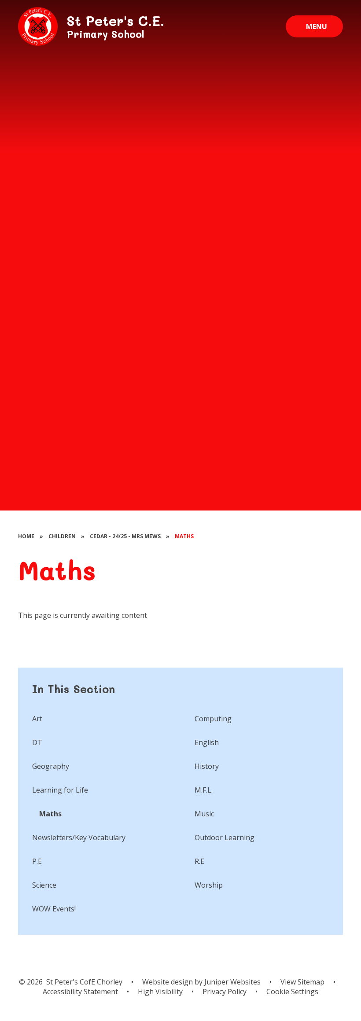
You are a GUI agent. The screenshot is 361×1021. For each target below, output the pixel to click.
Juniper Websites (232, 982)
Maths (184, 536)
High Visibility (160, 991)
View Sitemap (302, 982)
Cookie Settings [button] (292, 991)
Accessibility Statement (80, 991)
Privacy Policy (225, 991)
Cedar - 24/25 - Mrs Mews (125, 536)
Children (62, 536)
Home (26, 536)
